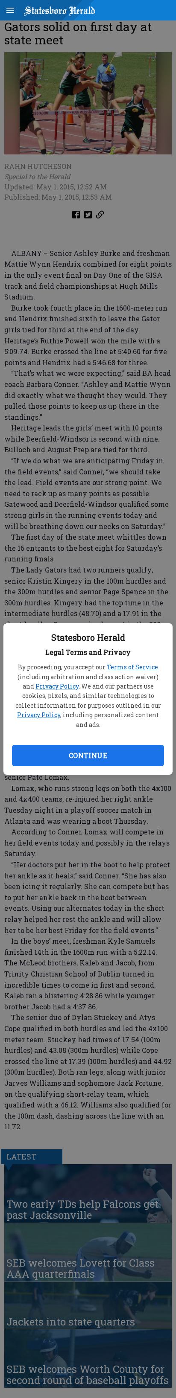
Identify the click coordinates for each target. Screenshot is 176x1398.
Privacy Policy (57, 686)
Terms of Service (132, 667)
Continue (88, 755)
